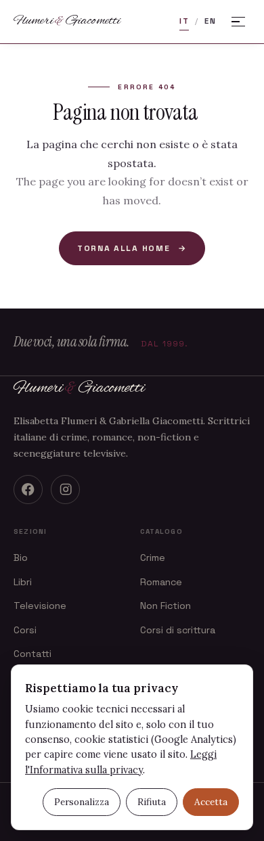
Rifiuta (151, 802)
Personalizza (81, 802)
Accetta (210, 802)
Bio (21, 557)
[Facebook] (28, 489)
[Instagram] (65, 489)
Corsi (25, 630)
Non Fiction (165, 605)
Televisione (40, 605)
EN (210, 21)
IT (184, 21)
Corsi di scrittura (177, 630)
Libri (23, 582)
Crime (152, 557)
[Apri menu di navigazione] (238, 21)
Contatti (32, 653)
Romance (161, 582)
